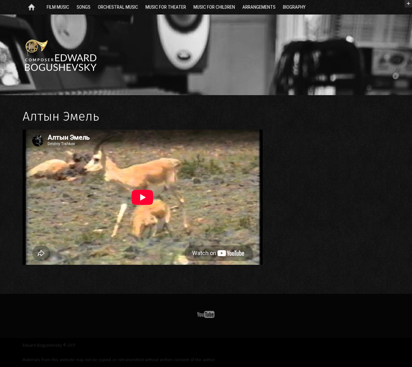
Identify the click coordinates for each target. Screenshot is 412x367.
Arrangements (259, 7)
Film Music (58, 7)
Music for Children (214, 7)
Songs (83, 7)
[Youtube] (206, 315)
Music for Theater (165, 7)
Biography (294, 7)
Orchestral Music (118, 7)
